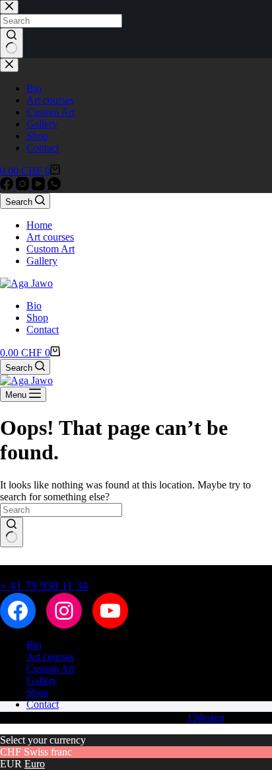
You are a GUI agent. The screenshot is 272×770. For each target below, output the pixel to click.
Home (39, 225)
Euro (34, 763)
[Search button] (11, 532)
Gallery (41, 260)
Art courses (50, 237)
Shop (37, 317)
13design (205, 717)
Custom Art (50, 248)
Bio (34, 305)
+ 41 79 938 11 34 (44, 585)
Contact (42, 329)
